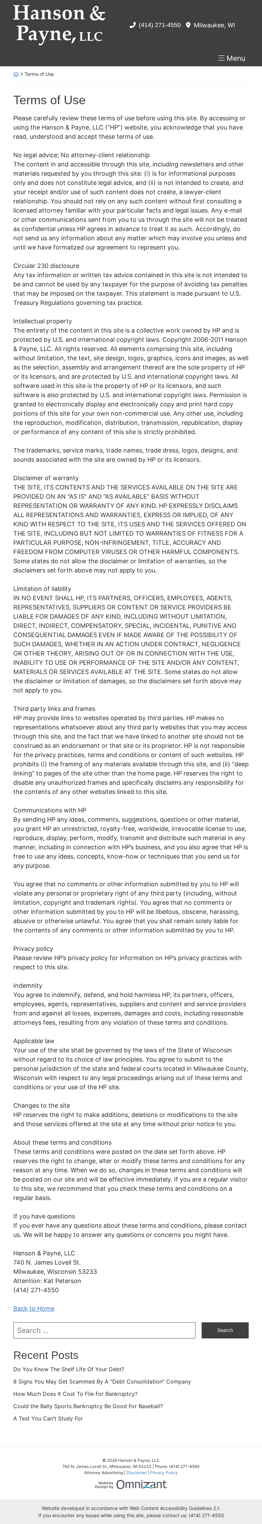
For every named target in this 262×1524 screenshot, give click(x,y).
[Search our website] (107, 1330)
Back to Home (33, 1308)
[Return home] (16, 74)
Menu (236, 58)
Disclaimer (137, 1472)
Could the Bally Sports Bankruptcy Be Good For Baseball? (88, 1406)
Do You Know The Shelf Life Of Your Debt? (68, 1369)
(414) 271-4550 (160, 25)
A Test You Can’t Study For (48, 1418)
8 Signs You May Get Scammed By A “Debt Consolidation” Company (102, 1381)
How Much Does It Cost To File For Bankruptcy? (75, 1393)
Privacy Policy (164, 1472)
